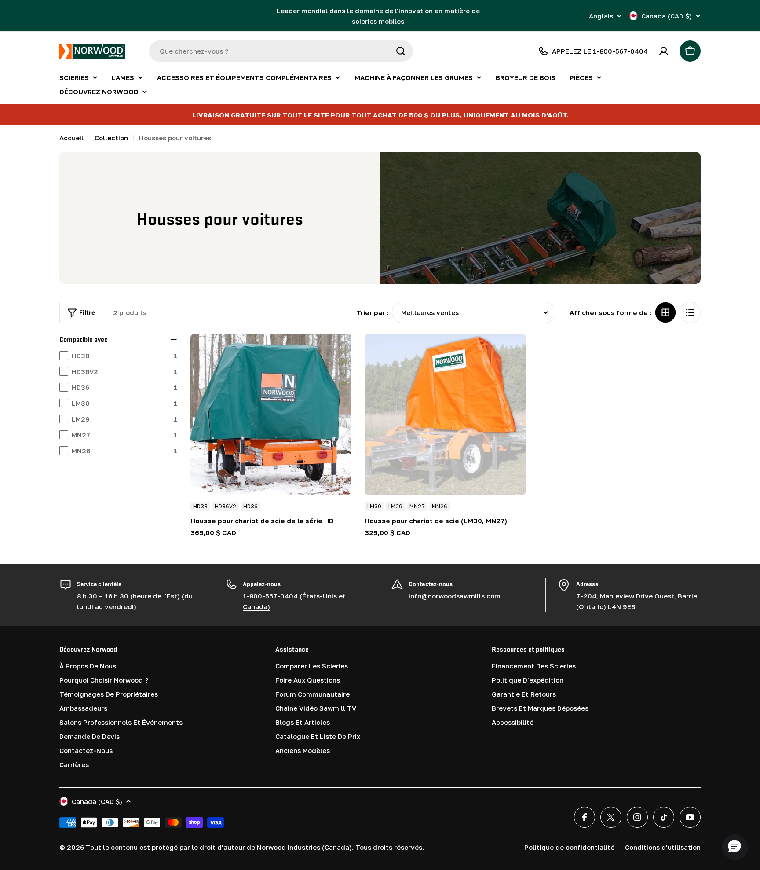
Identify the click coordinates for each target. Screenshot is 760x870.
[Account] (663, 51)
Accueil (71, 138)
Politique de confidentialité (569, 847)
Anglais (601, 16)
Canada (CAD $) (666, 16)
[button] (734, 846)
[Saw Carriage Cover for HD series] (271, 414)
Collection (111, 138)
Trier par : (372, 312)
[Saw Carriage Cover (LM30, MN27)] (445, 414)
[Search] (400, 51)
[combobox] (281, 51)
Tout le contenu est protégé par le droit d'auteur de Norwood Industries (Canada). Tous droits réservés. (255, 847)
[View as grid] (665, 312)
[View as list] (690, 312)
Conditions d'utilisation (663, 847)
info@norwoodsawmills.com (455, 596)
